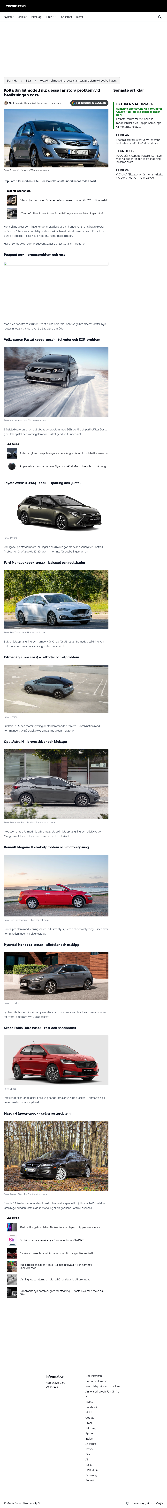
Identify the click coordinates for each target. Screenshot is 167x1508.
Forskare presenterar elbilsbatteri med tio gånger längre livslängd (59, 1253)
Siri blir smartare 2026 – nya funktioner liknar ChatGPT (52, 1240)
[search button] (160, 17)
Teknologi (36, 16)
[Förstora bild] (104, 266)
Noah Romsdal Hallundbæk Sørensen (28, 103)
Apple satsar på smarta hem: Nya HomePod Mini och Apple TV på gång (63, 466)
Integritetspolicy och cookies (102, 1386)
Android (90, 1480)
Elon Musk (91, 1470)
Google (89, 1417)
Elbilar (49, 16)
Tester (79, 16)
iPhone (89, 1449)
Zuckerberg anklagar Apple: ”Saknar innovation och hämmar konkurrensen (56, 1266)
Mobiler (22, 16)
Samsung (91, 1475)
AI (86, 1459)
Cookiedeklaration (96, 1381)
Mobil (88, 1412)
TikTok (89, 1402)
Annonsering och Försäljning (102, 1391)
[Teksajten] (83, 6)
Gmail (88, 1423)
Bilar (28, 80)
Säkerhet (66, 16)
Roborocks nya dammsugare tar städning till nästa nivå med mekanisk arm (62, 1292)
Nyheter (9, 16)
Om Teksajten (93, 1375)
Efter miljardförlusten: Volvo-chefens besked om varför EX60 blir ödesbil (63, 200)
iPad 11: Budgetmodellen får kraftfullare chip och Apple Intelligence (60, 1227)
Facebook (91, 1407)
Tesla (88, 1464)
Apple (89, 1433)
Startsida (12, 80)
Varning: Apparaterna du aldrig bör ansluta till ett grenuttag (55, 1279)
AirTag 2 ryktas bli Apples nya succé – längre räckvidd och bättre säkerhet (64, 453)
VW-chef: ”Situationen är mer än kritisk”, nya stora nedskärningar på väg (62, 213)
